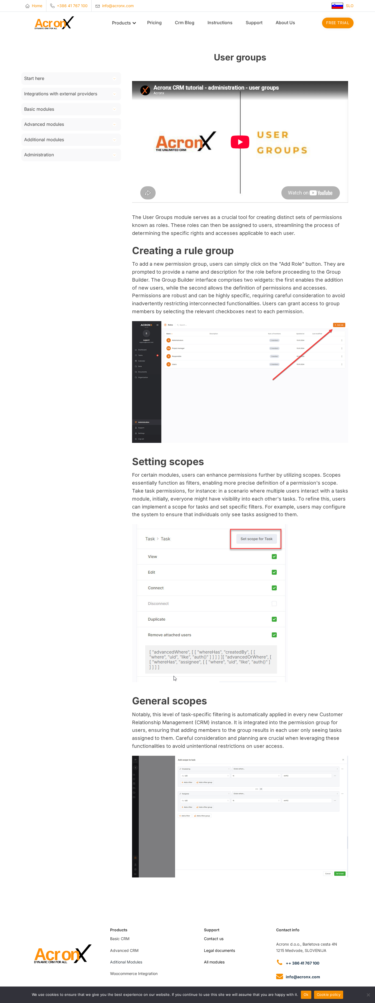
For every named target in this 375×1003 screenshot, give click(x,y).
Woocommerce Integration (134, 973)
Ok (306, 994)
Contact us (213, 938)
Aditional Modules (126, 962)
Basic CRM (120, 938)
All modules (214, 962)
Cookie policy (328, 994)
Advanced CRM (124, 950)
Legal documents (219, 950)
